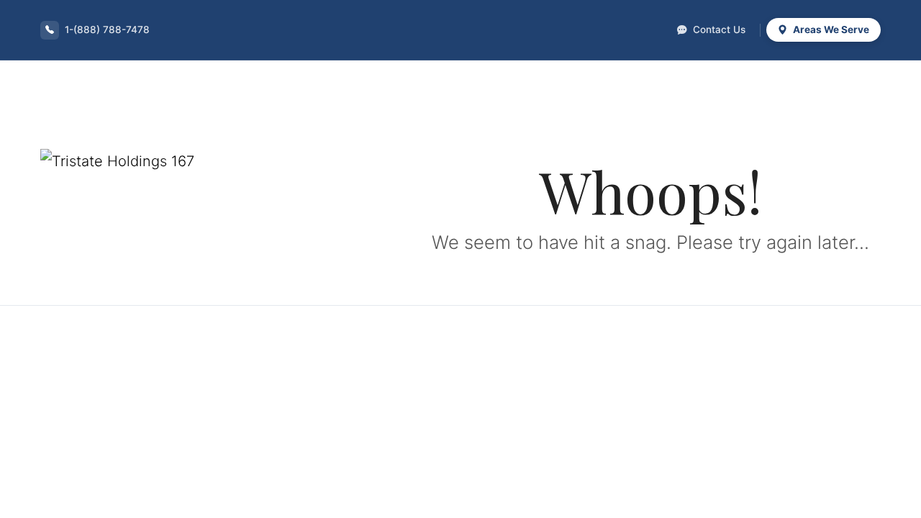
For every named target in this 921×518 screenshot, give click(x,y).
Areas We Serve (830, 29)
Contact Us (717, 29)
